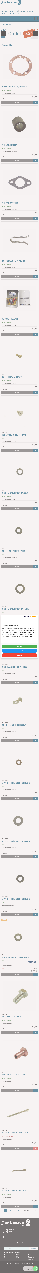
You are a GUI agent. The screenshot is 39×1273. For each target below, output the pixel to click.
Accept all (19, 646)
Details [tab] (32, 621)
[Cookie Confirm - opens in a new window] (30, 617)
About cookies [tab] (19, 621)
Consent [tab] (7, 621)
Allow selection (19, 651)
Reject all (19, 655)
